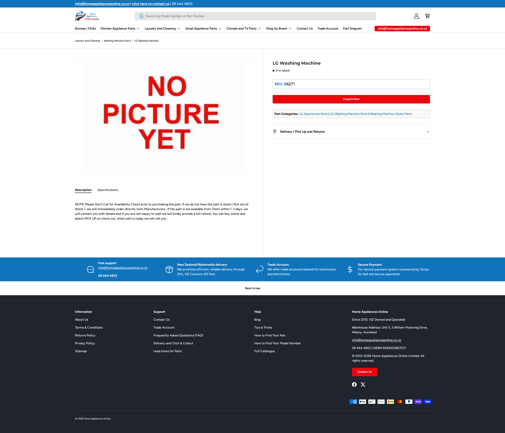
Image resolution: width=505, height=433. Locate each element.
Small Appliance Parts (201, 28)
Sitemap (81, 351)
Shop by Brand (276, 28)
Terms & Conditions (89, 327)
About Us (81, 319)
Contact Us (305, 28)
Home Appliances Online (97, 418)
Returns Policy (85, 335)
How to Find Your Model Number (277, 343)
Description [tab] (83, 190)
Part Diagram (352, 28)
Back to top (252, 288)
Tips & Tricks (263, 327)
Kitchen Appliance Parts (118, 28)
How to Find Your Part (269, 335)
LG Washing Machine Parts (349, 114)
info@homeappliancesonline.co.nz (123, 268)
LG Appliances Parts (313, 114)
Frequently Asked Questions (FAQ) (178, 335)
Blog (257, 319)
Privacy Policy (85, 343)
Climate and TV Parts (241, 28)
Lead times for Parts (167, 351)
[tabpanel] (164, 218)
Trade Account (327, 28)
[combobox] (255, 16)
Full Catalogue (264, 351)
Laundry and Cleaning (160, 28)
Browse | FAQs (85, 28)
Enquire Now (351, 99)
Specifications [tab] (107, 190)
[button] (427, 16)
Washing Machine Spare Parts (391, 114)
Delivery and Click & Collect (173, 343)
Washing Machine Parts (117, 40)
